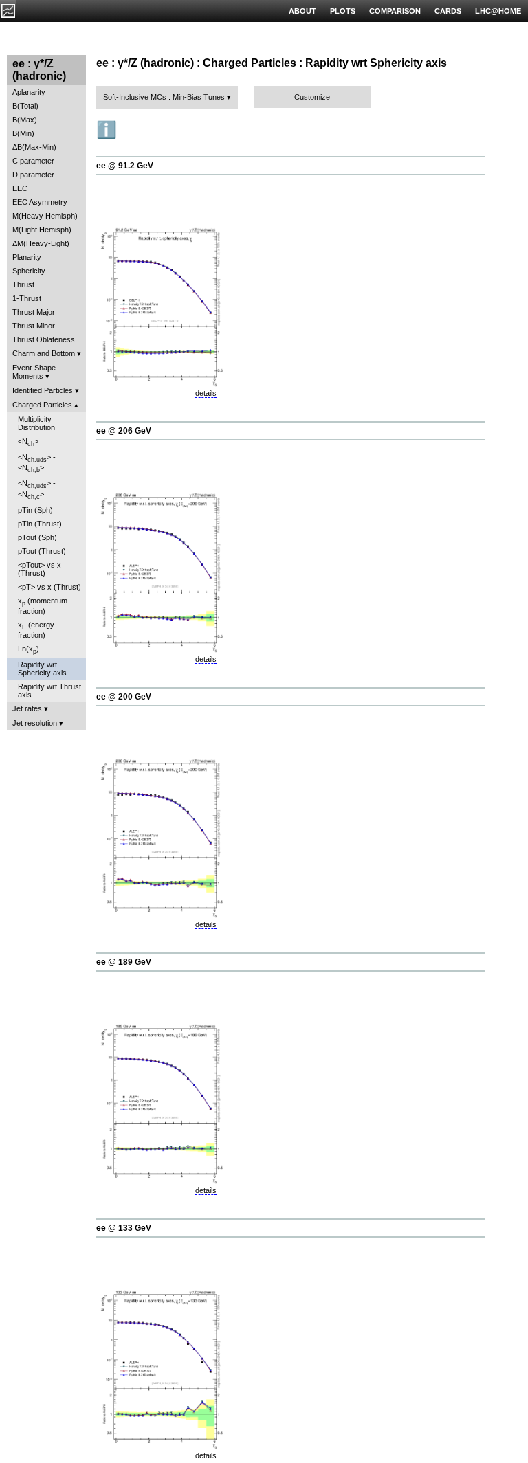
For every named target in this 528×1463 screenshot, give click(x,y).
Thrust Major (33, 312)
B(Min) (23, 133)
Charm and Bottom (43, 353)
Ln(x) (28, 650)
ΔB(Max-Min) (34, 147)
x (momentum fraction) (42, 605)
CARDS (447, 11)
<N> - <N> (37, 463)
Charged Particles (42, 405)
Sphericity (28, 271)
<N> (28, 442)
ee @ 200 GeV (123, 697)
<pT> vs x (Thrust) (49, 587)
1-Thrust (26, 298)
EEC (20, 188)
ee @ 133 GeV (123, 1228)
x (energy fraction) (36, 630)
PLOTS (342, 11)
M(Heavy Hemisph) (45, 216)
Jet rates (27, 708)
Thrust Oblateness (43, 339)
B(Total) (25, 106)
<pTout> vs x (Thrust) (39, 569)
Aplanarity (28, 92)
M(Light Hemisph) (42, 229)
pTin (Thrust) (40, 524)
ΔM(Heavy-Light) (40, 243)
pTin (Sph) (35, 510)
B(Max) (24, 119)
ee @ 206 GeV (123, 431)
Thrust (23, 284)
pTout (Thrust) (42, 551)
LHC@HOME (498, 11)
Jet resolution (34, 723)
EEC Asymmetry (39, 202)
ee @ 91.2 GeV (124, 165)
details (206, 393)
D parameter (33, 174)
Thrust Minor (33, 326)
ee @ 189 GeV (123, 962)
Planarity (26, 257)
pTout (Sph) (37, 537)
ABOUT (302, 11)
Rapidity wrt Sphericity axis (42, 668)
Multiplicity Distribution (36, 423)
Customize (312, 97)
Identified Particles (42, 390)
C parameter (33, 161)
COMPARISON (395, 11)
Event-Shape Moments (34, 372)
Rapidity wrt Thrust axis (49, 690)
